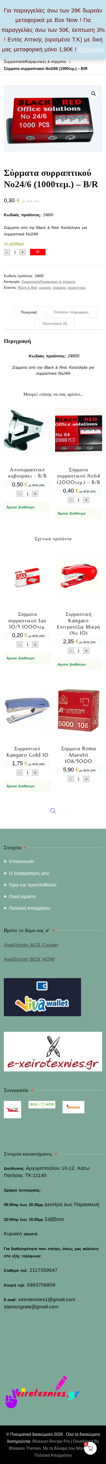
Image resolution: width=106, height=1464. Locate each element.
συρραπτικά (76, 288)
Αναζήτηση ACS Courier (31, 945)
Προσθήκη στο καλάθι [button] (27, 452)
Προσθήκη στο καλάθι (38, 252)
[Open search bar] (53, 692)
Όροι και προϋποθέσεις (33, 885)
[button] (93, 93)
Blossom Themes (25, 1448)
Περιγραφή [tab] (29, 312)
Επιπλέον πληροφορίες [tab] (71, 312)
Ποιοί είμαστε (22, 896)
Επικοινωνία (21, 861)
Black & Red (27, 288)
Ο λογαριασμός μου (29, 873)
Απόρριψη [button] (91, 49)
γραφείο (45, 288)
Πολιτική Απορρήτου (29, 908)
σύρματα (59, 288)
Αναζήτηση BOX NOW (29, 959)
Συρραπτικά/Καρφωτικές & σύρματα (48, 282)
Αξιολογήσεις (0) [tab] (54, 324)
